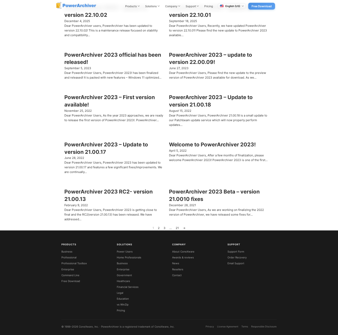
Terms (244, 326)
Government (124, 275)
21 (177, 228)
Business (66, 251)
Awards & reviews (183, 257)
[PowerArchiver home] (76, 5)
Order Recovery (237, 257)
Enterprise (67, 269)
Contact (177, 275)
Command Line (70, 275)
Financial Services (127, 286)
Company (171, 6)
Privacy (210, 326)
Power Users (125, 251)
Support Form (235, 251)
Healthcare (123, 281)
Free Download (262, 6)
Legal (120, 292)
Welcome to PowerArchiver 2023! (212, 144)
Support (191, 6)
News (175, 263)
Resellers (177, 269)
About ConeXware (183, 251)
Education (123, 298)
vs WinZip (123, 304)
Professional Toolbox (74, 263)
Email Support (235, 263)
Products (131, 6)
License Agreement (227, 326)
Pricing (208, 6)
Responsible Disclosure (264, 326)
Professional (68, 257)
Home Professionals (129, 257)
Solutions (151, 6)
